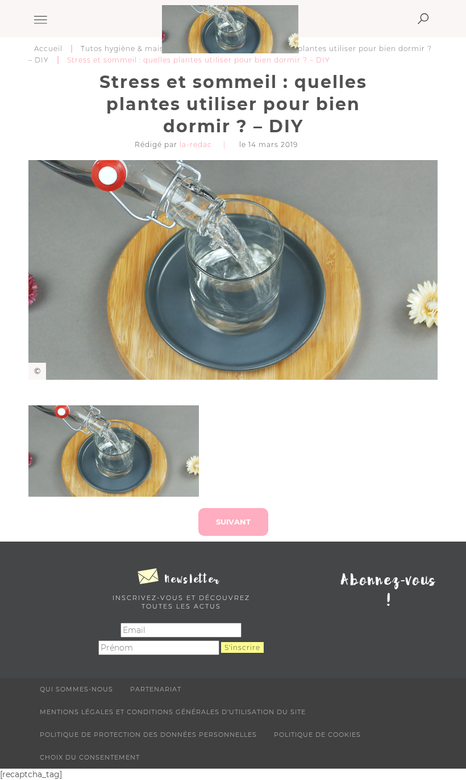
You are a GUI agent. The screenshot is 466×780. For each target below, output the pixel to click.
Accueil (48, 48)
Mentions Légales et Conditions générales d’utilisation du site (173, 712)
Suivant (233, 521)
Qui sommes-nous (76, 689)
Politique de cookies (317, 735)
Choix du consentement (90, 757)
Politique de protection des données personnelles (148, 735)
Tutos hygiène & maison (127, 48)
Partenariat (155, 689)
